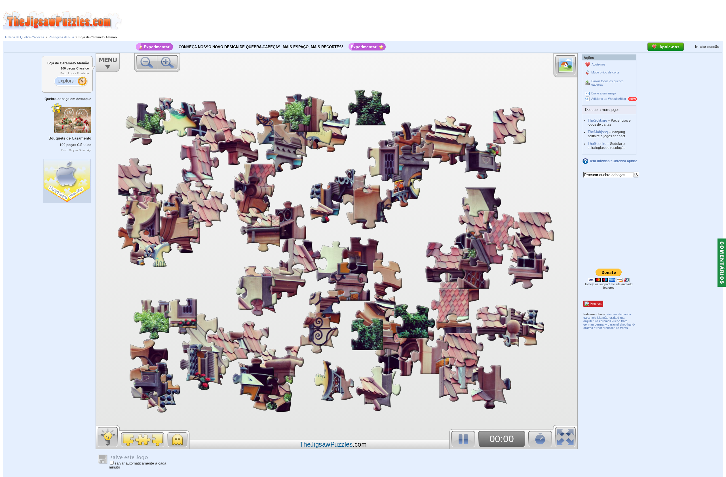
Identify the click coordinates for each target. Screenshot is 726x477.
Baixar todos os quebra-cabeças (607, 82)
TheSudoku (597, 144)
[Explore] (71, 81)
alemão (612, 314)
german (588, 324)
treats (624, 328)
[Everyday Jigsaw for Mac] (67, 179)
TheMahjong (598, 132)
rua (622, 317)
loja (599, 317)
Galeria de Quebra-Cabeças (24, 37)
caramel (613, 324)
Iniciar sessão (707, 47)
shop (623, 324)
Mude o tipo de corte (605, 72)
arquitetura (590, 321)
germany (601, 324)
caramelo (589, 317)
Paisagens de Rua (61, 37)
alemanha (624, 314)
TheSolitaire (597, 120)
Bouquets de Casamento (69, 138)
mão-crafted (610, 317)
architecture (611, 328)
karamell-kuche (609, 321)
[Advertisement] (424, 20)
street (598, 328)
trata (624, 321)
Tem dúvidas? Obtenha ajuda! (613, 161)
